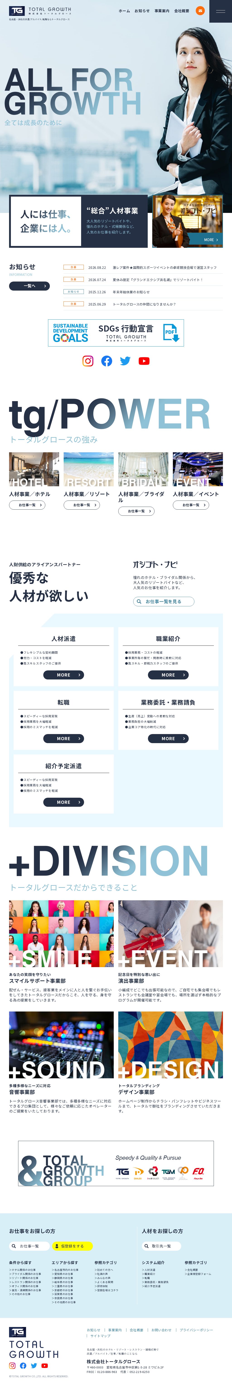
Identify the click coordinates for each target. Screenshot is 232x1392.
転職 (147, 1278)
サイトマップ (100, 1335)
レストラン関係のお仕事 (26, 1282)
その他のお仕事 (21, 1294)
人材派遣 (150, 1270)
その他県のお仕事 (65, 1302)
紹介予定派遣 (153, 1286)
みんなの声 (104, 1278)
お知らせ (142, 10)
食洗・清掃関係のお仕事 (26, 1290)
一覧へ (29, 285)
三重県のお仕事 (63, 1286)
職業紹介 (150, 1274)
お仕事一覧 (29, 1246)
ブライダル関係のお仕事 (26, 1274)
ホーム (124, 10)
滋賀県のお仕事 (63, 1294)
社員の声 (102, 1274)
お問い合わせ (161, 1329)
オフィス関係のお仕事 (25, 1286)
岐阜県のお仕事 (63, 1282)
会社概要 (181, 10)
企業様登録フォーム (199, 1274)
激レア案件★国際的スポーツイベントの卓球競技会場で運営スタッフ (165, 267)
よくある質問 (105, 1282)
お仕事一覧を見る (163, 601)
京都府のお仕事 (63, 1290)
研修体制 (102, 1286)
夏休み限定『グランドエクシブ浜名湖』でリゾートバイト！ (158, 279)
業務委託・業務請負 (157, 1282)
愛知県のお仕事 (63, 1274)
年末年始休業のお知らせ (131, 291)
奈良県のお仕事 (63, 1298)
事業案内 (162, 10)
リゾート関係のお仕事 (25, 1278)
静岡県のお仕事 (63, 1278)
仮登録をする (72, 1246)
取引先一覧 (161, 1246)
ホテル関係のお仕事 (24, 1270)
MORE (63, 675)
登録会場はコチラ (107, 1290)
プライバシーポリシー (196, 1329)
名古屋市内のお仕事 (66, 1270)
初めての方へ (105, 1270)
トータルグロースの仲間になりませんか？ (144, 304)
